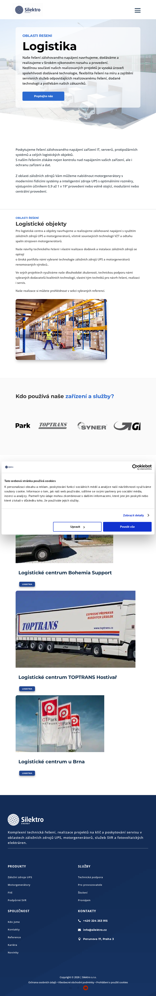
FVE (10, 892)
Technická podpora (90, 877)
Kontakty (14, 929)
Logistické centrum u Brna (51, 761)
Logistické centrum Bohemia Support (65, 572)
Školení (83, 892)
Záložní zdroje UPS (20, 877)
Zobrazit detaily (133, 515)
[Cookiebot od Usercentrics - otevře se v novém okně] (135, 467)
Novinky (13, 952)
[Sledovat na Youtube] (85, 987)
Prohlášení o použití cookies (112, 982)
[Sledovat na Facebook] (78, 987)
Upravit (75, 526)
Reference (14, 937)
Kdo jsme (14, 922)
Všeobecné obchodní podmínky (76, 982)
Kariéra (12, 945)
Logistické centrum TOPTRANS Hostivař (67, 677)
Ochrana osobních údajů (42, 982)
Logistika (27, 584)
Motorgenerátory (19, 884)
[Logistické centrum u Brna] (78, 723)
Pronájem (84, 900)
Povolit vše (127, 526)
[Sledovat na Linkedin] (70, 987)
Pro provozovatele (90, 884)
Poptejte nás (43, 96)
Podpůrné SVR (17, 900)
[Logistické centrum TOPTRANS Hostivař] (78, 629)
